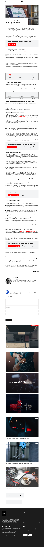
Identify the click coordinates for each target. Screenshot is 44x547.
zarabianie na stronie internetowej (28, 51)
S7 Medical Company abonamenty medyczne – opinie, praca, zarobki (19, 463)
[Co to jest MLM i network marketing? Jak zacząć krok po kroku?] (22, 427)
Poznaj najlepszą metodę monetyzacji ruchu (15, 495)
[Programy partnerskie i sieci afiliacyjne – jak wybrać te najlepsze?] (9, 281)
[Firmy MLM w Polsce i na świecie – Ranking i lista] (22, 477)
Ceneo (10, 74)
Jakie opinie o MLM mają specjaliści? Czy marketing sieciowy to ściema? (22, 382)
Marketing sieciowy (34, 325)
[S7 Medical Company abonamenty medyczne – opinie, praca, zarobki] (22, 452)
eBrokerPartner (21, 93)
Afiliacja (7, 19)
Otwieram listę (25, 523)
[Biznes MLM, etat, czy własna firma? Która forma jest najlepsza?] (22, 336)
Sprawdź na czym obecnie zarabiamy (14, 501)
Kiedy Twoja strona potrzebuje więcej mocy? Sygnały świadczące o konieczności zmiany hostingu (10, 532)
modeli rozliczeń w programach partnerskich (27, 231)
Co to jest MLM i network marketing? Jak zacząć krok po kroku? (18, 438)
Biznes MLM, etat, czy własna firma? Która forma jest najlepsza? (19, 346)
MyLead (10, 93)
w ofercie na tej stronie (21, 116)
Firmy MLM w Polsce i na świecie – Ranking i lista (15, 488)
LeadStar (33, 93)
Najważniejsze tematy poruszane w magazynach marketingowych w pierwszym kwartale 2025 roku (9, 535)
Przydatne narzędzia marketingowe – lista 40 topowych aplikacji (22, 403)
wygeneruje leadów (27, 67)
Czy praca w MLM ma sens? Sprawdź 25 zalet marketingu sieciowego (22, 361)
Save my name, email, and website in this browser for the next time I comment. (19, 317)
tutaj (14, 256)
